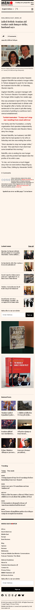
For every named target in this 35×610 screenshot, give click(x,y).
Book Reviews (5, 539)
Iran (3, 18)
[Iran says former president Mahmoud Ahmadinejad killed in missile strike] (25, 443)
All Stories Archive (7, 575)
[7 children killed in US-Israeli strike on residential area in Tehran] (25, 405)
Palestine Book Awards (8, 565)
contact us (18, 187)
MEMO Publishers (6, 572)
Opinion (3, 546)
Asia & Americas (6, 532)
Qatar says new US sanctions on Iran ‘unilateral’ (15, 487)
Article (3, 492)
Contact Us (4, 567)
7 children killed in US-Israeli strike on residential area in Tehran (25, 414)
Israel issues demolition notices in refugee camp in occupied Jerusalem (17, 512)
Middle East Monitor (27, 179)
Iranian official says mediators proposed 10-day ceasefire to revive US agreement (8, 433)
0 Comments (12, 36)
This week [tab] (10, 471)
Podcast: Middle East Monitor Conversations (15, 553)
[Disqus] (17, 217)
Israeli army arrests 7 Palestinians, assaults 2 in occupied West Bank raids (10, 300)
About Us (4, 562)
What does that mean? (23, 185)
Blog (2, 543)
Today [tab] (3, 471)
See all (31, 246)
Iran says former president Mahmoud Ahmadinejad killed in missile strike (24, 451)
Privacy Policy (5, 570)
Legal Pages (6, 604)
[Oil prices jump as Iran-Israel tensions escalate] (25, 424)
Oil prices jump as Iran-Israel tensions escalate (24, 433)
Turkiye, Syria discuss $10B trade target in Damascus (10, 287)
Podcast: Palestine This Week (10, 556)
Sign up (29, 315)
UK (20, 18)
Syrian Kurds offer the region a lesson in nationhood (11, 264)
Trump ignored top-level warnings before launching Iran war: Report (17, 479)
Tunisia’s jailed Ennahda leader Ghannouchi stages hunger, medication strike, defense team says (8, 414)
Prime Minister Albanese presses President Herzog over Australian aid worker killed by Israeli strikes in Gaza (8, 451)
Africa (3, 529)
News (17, 18)
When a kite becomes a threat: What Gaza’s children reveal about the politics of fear (17, 496)
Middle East (9, 18)
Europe (3, 537)
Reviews (4, 548)
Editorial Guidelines (7, 560)
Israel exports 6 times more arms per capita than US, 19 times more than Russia (10, 276)
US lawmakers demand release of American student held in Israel (14, 504)
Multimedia (4, 551)
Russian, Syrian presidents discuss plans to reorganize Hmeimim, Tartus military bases (10, 252)
